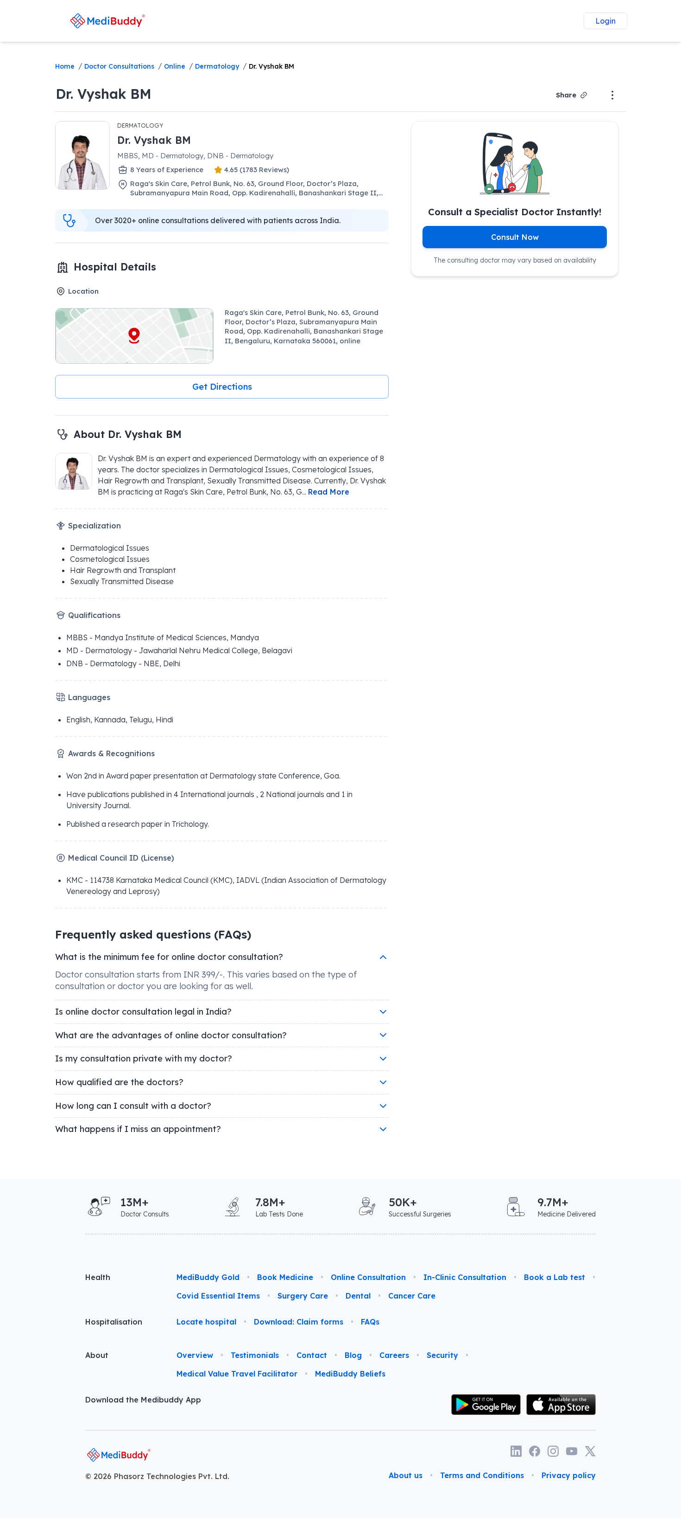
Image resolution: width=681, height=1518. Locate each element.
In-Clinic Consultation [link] (464, 1277)
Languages (89, 697)
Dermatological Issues (109, 548)
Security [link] (442, 1355)
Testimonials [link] (255, 1355)
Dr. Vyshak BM (271, 66)
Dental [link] (358, 1295)
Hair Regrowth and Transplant (123, 570)
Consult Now (515, 237)
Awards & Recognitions (111, 753)
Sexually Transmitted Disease (122, 581)
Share (566, 94)
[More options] (612, 95)
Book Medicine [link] (285, 1277)
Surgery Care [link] (302, 1295)
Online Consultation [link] (368, 1277)
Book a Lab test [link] (554, 1277)
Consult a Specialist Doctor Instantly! (514, 212)
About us (405, 1475)
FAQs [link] (370, 1321)
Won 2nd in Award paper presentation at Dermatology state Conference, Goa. (203, 775)
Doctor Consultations (119, 66)
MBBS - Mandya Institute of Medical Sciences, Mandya (162, 637)
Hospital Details (115, 266)
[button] (222, 387)
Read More (328, 491)
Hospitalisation (113, 1321)
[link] (108, 21)
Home (65, 66)
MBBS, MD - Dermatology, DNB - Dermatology (195, 155)
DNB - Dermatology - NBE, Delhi (123, 663)
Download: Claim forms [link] (298, 1321)
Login (605, 21)
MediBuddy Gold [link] (208, 1277)
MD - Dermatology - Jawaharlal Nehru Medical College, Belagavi (179, 650)
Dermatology (217, 66)
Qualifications (94, 615)
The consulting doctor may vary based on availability (515, 260)
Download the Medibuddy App (143, 1399)
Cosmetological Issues (110, 559)
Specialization (94, 525)
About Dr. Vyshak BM (128, 434)
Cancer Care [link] (411, 1295)
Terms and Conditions (482, 1475)
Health (97, 1277)
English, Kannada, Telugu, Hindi (119, 719)
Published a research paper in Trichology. (137, 824)
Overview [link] (195, 1355)
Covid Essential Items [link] (218, 1295)
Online (174, 66)
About (96, 1355)
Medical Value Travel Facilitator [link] (237, 1373)
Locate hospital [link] (206, 1321)
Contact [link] (311, 1355)
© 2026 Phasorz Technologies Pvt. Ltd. (157, 1476)
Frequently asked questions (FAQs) (153, 934)
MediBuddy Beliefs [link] (350, 1373)
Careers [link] (394, 1355)
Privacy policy (569, 1475)
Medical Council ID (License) (121, 857)
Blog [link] (353, 1355)
